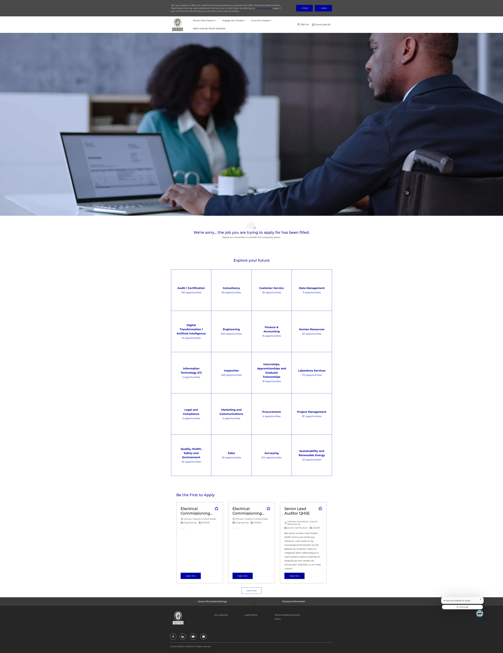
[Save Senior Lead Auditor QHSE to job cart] (320, 508)
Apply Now (191, 576)
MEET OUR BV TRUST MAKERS (209, 28)
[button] (303, 24)
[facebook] (173, 636)
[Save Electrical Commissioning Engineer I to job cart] (216, 508)
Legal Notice (250, 615)
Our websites (221, 615)
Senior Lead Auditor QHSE (297, 510)
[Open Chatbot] (479, 613)
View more (251, 590)
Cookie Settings (264, 8)
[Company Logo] (177, 25)
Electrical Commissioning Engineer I (195, 511)
